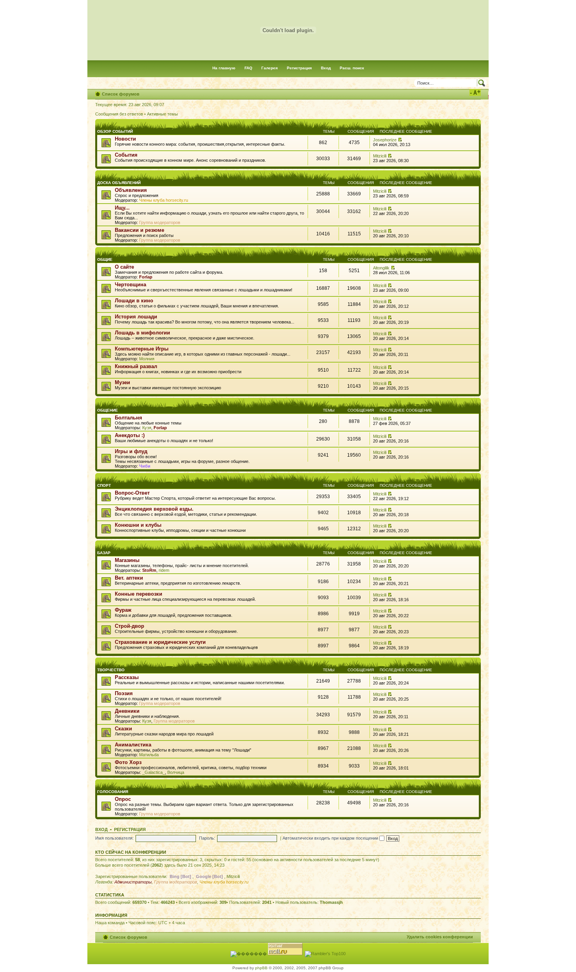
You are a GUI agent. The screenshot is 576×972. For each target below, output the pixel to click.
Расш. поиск (352, 68)
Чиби (144, 466)
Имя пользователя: (114, 838)
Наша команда (110, 922)
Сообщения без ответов (119, 114)
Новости (125, 139)
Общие (104, 259)
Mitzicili (379, 156)
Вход (326, 68)
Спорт (104, 485)
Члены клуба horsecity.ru (163, 200)
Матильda (149, 754)
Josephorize (385, 139)
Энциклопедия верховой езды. (154, 509)
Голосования (112, 792)
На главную (223, 68)
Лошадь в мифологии (142, 333)
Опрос (123, 799)
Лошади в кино (134, 301)
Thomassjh (331, 902)
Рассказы (127, 677)
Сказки (123, 729)
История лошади (136, 317)
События (126, 155)
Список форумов (120, 94)
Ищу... (122, 208)
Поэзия (124, 693)
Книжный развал (136, 366)
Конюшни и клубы (138, 525)
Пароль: (207, 838)
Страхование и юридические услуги (160, 642)
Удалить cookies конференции (440, 936)
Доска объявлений (119, 183)
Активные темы (162, 114)
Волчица (175, 772)
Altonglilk (381, 268)
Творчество (111, 670)
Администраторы (133, 882)
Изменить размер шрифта (475, 92)
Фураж (123, 610)
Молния (146, 358)
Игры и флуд (131, 451)
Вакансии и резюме (139, 230)
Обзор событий (115, 131)
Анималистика (133, 745)
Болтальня (128, 418)
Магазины (127, 560)
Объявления (131, 190)
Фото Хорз (128, 762)
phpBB (261, 968)
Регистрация (299, 68)
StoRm (149, 570)
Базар (103, 553)
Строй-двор (129, 626)
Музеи (122, 382)
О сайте (124, 267)
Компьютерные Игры (141, 349)
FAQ (248, 68)
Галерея (269, 68)
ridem (164, 570)
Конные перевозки (138, 594)
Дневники (127, 711)
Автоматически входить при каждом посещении (331, 838)
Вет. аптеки (129, 578)
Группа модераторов (159, 222)
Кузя (146, 427)
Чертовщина (130, 284)
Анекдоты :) (130, 435)
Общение (107, 410)
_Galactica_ (153, 772)
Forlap (145, 277)
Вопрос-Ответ (132, 493)
